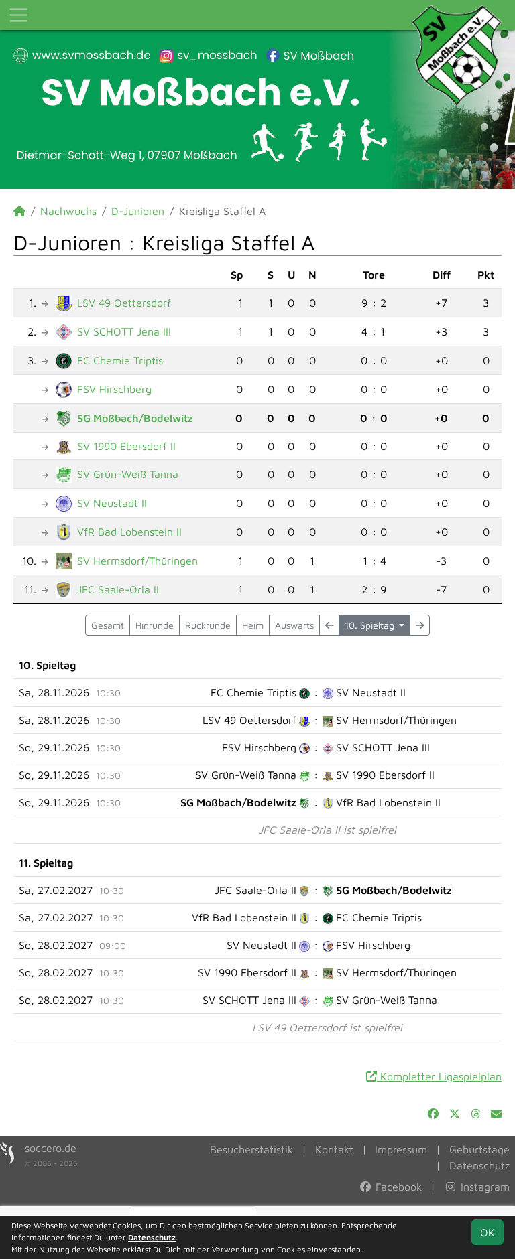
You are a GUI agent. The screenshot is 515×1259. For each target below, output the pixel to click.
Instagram (483, 1187)
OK (487, 1232)
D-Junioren (137, 211)
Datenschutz (479, 1165)
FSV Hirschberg (114, 389)
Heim (253, 625)
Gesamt (107, 625)
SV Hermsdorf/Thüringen (137, 560)
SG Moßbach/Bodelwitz (135, 418)
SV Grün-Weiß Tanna (127, 474)
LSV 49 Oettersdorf (124, 303)
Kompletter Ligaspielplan (439, 1076)
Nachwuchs (68, 211)
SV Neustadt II (112, 503)
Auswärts (294, 625)
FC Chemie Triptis (120, 360)
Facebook (397, 1187)
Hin (154, 625)
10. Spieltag (371, 625)
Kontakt (334, 1149)
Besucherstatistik (251, 1149)
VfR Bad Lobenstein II (129, 532)
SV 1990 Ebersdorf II (126, 446)
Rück (208, 625)
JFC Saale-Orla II (118, 589)
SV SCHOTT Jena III (124, 331)
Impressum (401, 1149)
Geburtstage (479, 1149)
